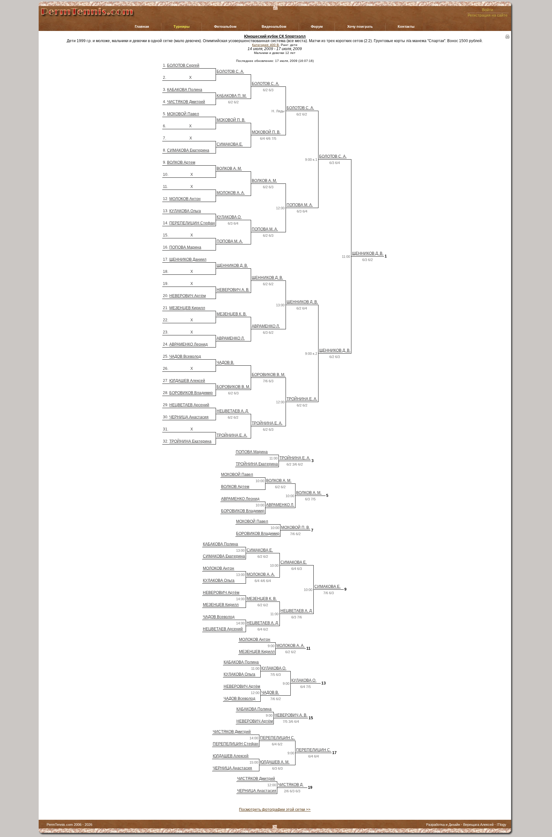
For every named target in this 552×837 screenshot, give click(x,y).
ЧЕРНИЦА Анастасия (189, 417)
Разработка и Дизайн (443, 824)
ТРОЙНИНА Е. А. (302, 399)
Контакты (406, 26)
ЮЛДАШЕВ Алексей (187, 380)
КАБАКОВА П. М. (232, 95)
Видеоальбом (274, 26)
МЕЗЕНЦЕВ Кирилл (187, 308)
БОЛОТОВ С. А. (230, 71)
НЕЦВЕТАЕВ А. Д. (233, 411)
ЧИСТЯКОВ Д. (290, 784)
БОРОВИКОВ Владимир (191, 393)
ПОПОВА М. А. (300, 205)
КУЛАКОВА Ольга (185, 211)
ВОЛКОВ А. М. (229, 168)
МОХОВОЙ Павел (183, 114)
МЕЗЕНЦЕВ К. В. (232, 314)
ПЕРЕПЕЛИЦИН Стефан (192, 223)
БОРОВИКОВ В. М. (268, 374)
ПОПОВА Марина (185, 247)
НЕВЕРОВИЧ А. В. (233, 290)
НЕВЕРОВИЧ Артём (187, 296)
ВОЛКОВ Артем (181, 162)
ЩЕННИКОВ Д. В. (367, 253)
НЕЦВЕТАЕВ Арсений (189, 405)
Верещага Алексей (478, 824)
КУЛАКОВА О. (229, 217)
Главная (142, 26)
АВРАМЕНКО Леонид (188, 344)
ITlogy (501, 824)
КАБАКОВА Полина (184, 89)
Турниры (181, 26)
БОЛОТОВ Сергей (183, 65)
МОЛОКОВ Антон (185, 199)
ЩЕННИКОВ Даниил (187, 259)
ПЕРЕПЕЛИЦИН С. (277, 738)
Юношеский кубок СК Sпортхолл (275, 36)
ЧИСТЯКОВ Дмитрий (186, 102)
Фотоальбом (225, 26)
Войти (487, 10)
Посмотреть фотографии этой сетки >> (274, 809)
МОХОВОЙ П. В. (231, 120)
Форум (317, 26)
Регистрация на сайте (488, 15)
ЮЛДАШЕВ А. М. (274, 762)
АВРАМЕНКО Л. (266, 326)
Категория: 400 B (265, 45)
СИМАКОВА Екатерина (188, 150)
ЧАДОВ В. (225, 362)
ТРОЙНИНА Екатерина (190, 441)
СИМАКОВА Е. (230, 144)
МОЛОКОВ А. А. (231, 193)
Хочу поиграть (360, 26)
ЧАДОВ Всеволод (185, 356)
